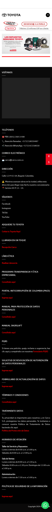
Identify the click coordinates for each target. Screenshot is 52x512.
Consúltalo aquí (8, 282)
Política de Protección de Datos (15, 430)
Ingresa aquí (7, 297)
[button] (48, 15)
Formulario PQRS (40, 351)
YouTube (5, 217)
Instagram (6, 208)
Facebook (6, 204)
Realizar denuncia (9, 263)
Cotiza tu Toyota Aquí (11, 231)
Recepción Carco (9, 247)
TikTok (5, 212)
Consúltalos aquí (9, 402)
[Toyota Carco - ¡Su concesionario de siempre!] (11, 15)
